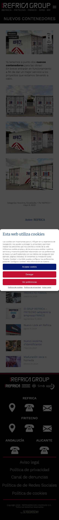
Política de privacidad (32, 287)
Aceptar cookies (29, 267)
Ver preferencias (29, 282)
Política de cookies (15, 287)
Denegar (29, 274)
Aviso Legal (46, 287)
